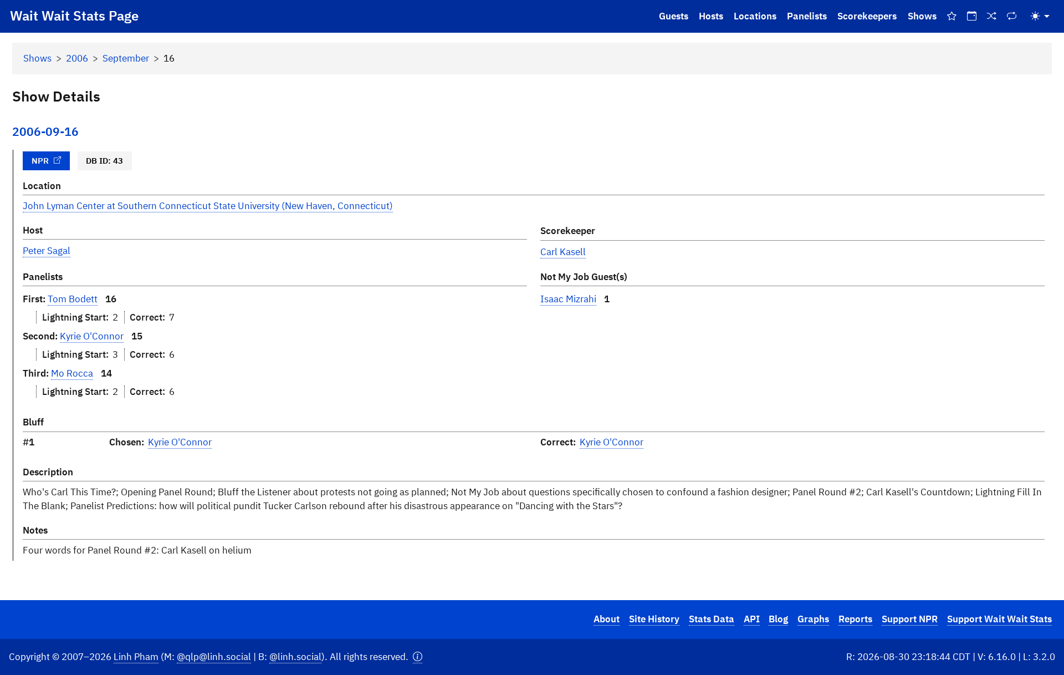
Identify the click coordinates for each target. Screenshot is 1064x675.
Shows (922, 16)
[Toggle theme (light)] (1040, 16)
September (126, 58)
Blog (778, 619)
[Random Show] (992, 16)
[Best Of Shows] (951, 16)
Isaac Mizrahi (568, 299)
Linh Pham (136, 657)
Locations (755, 16)
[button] (417, 657)
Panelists (807, 16)
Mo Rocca (72, 373)
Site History (654, 619)
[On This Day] (971, 16)
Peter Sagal (46, 251)
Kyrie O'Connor (92, 336)
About (607, 619)
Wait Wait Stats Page (74, 15)
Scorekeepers (867, 16)
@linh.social (295, 657)
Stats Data (711, 619)
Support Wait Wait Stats (999, 619)
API (752, 619)
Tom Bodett (73, 299)
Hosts (711, 16)
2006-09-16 (45, 131)
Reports (855, 619)
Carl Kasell (563, 252)
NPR (40, 160)
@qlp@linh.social (214, 657)
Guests (673, 16)
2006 (77, 58)
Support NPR (910, 619)
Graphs (813, 619)
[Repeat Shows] (1012, 16)
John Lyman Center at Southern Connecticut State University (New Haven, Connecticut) (208, 206)
